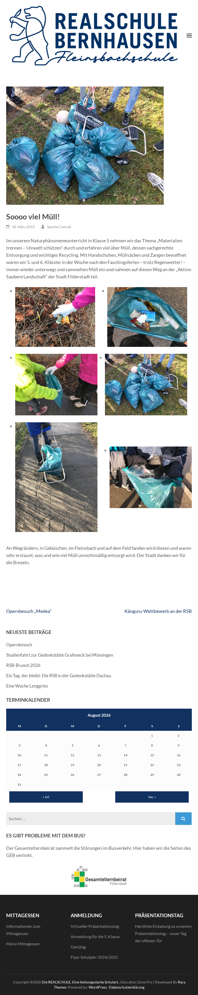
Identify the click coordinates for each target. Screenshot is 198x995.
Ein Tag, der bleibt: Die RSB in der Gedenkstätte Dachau (58, 675)
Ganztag (78, 946)
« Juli (46, 797)
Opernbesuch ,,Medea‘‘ (29, 611)
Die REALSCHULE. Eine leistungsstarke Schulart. (80, 982)
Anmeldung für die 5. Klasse (95, 936)
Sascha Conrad (59, 227)
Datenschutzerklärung (126, 987)
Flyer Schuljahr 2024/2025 (94, 957)
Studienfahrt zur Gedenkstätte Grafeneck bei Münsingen (59, 655)
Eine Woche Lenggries (27, 686)
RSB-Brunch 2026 (23, 665)
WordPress (98, 987)
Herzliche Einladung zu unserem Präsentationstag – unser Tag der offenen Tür (163, 933)
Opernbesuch (19, 644)
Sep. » (152, 797)
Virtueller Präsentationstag (95, 926)
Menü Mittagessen (23, 943)
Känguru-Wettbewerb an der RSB (158, 611)
